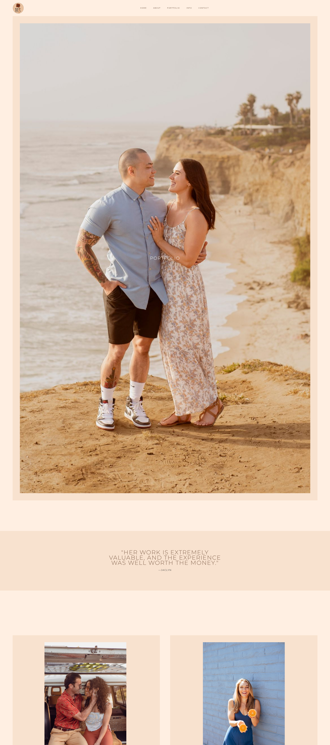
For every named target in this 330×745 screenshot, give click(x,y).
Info (189, 8)
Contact (204, 8)
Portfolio (173, 8)
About (157, 8)
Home (143, 8)
